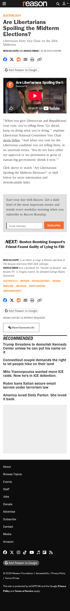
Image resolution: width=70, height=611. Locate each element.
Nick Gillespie (11, 50)
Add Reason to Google (22, 70)
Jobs (6, 496)
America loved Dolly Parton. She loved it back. (34, 396)
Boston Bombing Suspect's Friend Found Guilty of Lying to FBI (35, 244)
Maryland (8, 286)
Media (7, 534)
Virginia (56, 281)
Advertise (9, 511)
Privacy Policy (58, 573)
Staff (6, 489)
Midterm (24, 281)
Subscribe (53, 225)
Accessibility (42, 573)
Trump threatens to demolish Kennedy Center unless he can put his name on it (35, 348)
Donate (7, 504)
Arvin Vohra (11, 140)
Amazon (8, 541)
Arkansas (21, 286)
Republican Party (41, 281)
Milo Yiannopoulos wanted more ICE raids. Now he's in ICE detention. (33, 373)
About (7, 467)
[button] (65, 3)
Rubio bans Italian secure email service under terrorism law (29, 385)
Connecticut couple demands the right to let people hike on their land (34, 361)
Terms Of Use (12, 578)
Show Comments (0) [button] (22, 327)
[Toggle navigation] (4, 4)
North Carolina (37, 286)
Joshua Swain (31, 50)
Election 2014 (12, 15)
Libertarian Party (12, 291)
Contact (8, 526)
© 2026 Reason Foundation (18, 573)
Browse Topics (12, 474)
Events (7, 482)
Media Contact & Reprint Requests (24, 317)
